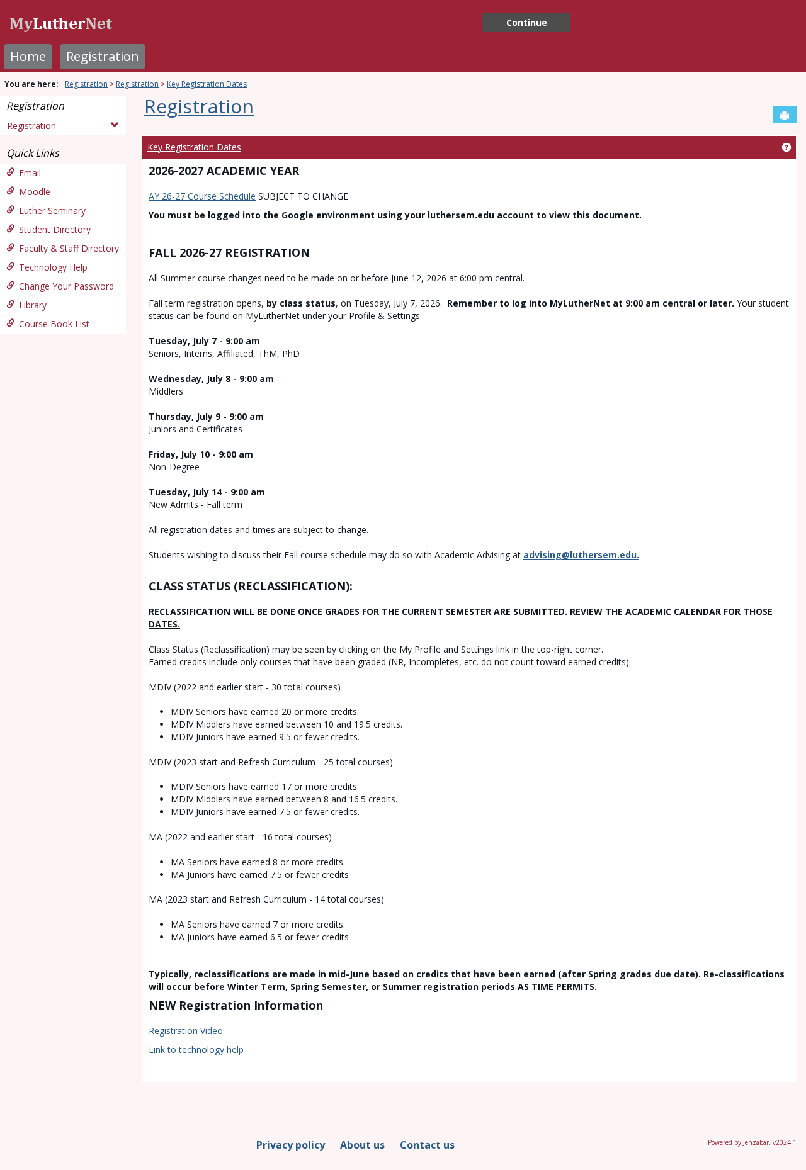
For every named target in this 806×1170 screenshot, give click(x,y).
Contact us (427, 1145)
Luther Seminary (52, 211)
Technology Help (53, 267)
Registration (102, 56)
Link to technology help (196, 1049)
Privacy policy (290, 1145)
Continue (526, 22)
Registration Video (186, 1031)
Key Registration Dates (207, 84)
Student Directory (55, 229)
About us (362, 1145)
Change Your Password (66, 286)
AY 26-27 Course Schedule (202, 196)
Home (28, 56)
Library (33, 305)
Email (30, 173)
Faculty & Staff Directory (69, 248)
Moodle (34, 192)
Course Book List (54, 324)
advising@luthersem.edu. (581, 555)
